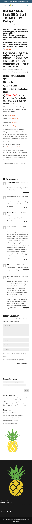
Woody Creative (16, 521)
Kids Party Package (15, 385)
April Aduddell (11, 196)
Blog (13, 24)
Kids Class (6, 385)
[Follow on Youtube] (7, 511)
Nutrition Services (10, 504)
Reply (26, 191)
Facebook (12, 115)
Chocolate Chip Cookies (10, 423)
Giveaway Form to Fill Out (13, 147)
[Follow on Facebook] (1, 511)
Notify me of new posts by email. (14, 359)
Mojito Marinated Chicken (10, 420)
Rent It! (30, 507)
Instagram (15, 118)
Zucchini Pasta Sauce (9, 413)
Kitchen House (8, 24)
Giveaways (17, 24)
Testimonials (21, 507)
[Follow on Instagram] (4, 511)
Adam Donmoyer (11, 276)
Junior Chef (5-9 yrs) (13, 382)
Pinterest (14, 122)
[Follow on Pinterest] (10, 511)
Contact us (12, 406)
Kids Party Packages (24, 504)
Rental (24, 385)
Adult (5, 382)
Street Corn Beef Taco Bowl (11, 418)
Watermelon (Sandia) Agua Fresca (13, 415)
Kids (21, 382)
